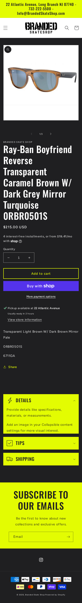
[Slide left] (31, 134)
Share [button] (12, 367)
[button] (5, 28)
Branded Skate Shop (35, 595)
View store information (25, 320)
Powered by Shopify (55, 595)
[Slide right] (51, 134)
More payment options (41, 296)
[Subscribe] (68, 537)
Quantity (9, 249)
